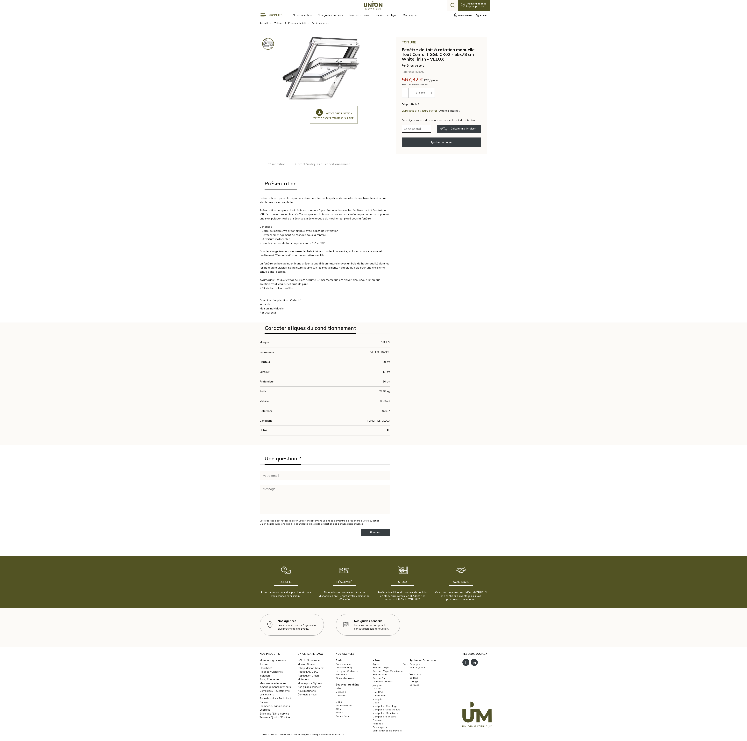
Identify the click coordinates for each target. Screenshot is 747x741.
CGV (341, 734)
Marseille (341, 691)
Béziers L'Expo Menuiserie (388, 671)
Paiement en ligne (386, 15)
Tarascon (341, 695)
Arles (339, 688)
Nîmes (339, 712)
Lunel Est (378, 692)
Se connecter (465, 15)
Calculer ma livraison (463, 128)
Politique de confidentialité (324, 734)
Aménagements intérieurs (275, 686)
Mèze (376, 702)
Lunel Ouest (379, 695)
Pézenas (378, 723)
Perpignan (415, 664)
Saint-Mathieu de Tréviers (387, 730)
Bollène (413, 677)
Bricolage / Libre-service (274, 713)
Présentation (276, 164)
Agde (376, 664)
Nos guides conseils (331, 15)
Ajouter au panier (441, 142)
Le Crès (377, 688)
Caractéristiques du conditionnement (322, 164)
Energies (265, 709)
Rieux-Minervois (345, 678)
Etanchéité (266, 668)
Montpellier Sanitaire (384, 716)
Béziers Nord (380, 674)
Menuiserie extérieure (273, 683)
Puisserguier (380, 727)
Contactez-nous (359, 15)
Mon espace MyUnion (311, 683)
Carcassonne (343, 664)
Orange (413, 681)
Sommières (342, 716)
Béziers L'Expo (381, 667)
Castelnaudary (344, 667)
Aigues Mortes (344, 705)
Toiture (264, 664)
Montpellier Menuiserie (386, 713)
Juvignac (377, 685)
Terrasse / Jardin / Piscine (275, 717)
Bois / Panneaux (269, 679)
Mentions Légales (301, 734)
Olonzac (377, 720)
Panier (483, 15)
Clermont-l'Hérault (383, 681)
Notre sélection (303, 15)
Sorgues (414, 684)
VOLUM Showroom (309, 660)
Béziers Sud (379, 678)
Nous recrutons (307, 690)
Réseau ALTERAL (308, 671)
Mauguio (377, 699)
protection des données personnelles (342, 523)
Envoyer (375, 532)
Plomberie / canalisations (275, 706)
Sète (405, 664)
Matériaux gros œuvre (273, 660)
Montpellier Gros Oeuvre (386, 709)
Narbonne (341, 674)
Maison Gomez (307, 664)
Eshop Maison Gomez (311, 668)
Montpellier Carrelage (385, 706)
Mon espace (410, 15)
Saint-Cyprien (417, 667)
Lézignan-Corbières (347, 671)
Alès (338, 709)
